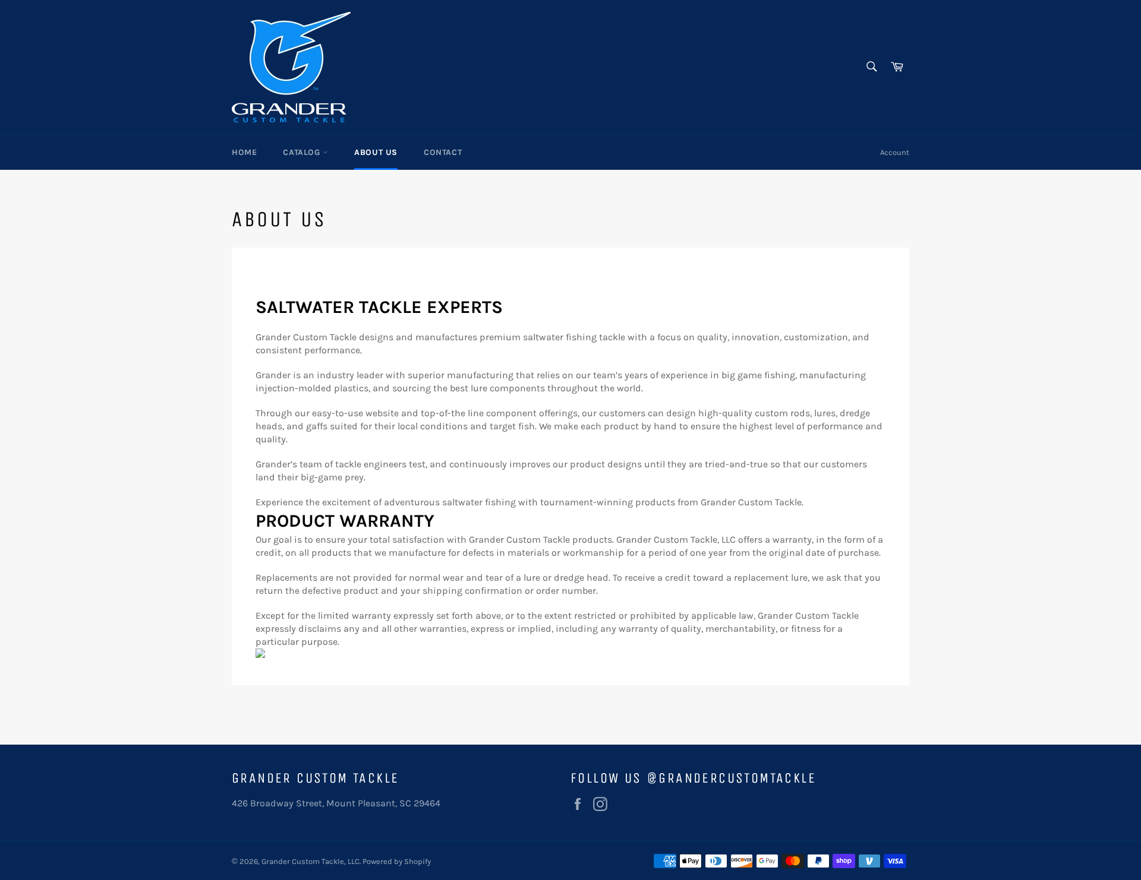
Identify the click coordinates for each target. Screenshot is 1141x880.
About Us (376, 152)
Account (894, 152)
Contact (443, 152)
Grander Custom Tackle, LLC (310, 861)
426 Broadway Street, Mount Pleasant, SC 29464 (336, 803)
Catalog (303, 152)
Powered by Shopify (397, 861)
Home (244, 152)
